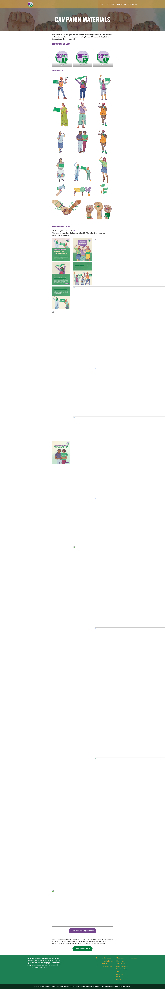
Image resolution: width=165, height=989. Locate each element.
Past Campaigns (107, 966)
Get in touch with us (82, 949)
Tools (117, 971)
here (75, 231)
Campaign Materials (122, 966)
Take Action (121, 4)
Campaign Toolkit (121, 963)
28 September (110, 4)
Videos (118, 976)
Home (101, 4)
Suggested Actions (121, 969)
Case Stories (119, 974)
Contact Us (132, 4)
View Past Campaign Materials (82, 931)
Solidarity (118, 979)
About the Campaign (108, 961)
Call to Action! (120, 961)
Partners (104, 963)
